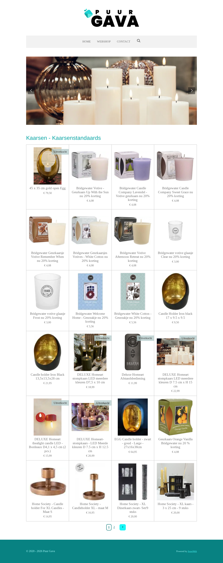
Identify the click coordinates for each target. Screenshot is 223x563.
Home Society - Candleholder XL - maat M (90, 506)
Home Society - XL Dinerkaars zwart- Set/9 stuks (132, 508)
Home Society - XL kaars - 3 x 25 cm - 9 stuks (175, 506)
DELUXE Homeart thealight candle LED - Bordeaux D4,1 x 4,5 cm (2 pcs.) (47, 445)
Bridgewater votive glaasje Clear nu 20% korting (175, 255)
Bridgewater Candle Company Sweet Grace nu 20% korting (175, 192)
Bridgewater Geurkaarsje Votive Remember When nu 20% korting (47, 257)
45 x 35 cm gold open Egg (47, 188)
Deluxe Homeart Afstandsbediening (132, 376)
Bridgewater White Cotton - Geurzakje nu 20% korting (132, 315)
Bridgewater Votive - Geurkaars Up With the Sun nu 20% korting (90, 192)
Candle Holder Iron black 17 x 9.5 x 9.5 (176, 315)
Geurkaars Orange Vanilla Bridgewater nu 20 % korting (175, 443)
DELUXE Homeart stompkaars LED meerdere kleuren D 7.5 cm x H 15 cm (175, 380)
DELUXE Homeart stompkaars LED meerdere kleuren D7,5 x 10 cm (90, 378)
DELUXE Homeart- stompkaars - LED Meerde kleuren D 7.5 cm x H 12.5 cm (90, 445)
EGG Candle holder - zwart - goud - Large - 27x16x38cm (132, 443)
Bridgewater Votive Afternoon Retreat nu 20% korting (133, 257)
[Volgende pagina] (123, 527)
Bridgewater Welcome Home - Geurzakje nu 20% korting (90, 317)
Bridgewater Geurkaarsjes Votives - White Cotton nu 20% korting (90, 257)
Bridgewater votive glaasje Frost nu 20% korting (47, 315)
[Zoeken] (138, 40)
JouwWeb (192, 551)
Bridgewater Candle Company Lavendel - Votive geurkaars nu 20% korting (133, 194)
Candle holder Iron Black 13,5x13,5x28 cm (47, 376)
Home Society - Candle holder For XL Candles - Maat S (47, 508)
